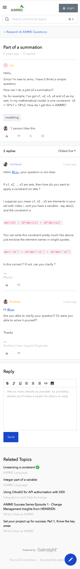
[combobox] (40, 19)
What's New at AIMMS (18, 514)
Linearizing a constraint (19, 467)
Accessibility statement (55, 560)
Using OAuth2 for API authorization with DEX (34, 492)
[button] (4, 9)
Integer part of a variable (20, 479)
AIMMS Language (15, 472)
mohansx (16, 164)
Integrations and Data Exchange (25, 497)
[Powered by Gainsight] (40, 551)
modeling (12, 117)
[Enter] (7, 19)
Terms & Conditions (22, 560)
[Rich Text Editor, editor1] (40, 408)
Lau (12, 65)
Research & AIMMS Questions (26, 32)
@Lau (15, 172)
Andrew (15, 301)
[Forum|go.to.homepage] (17, 8)
